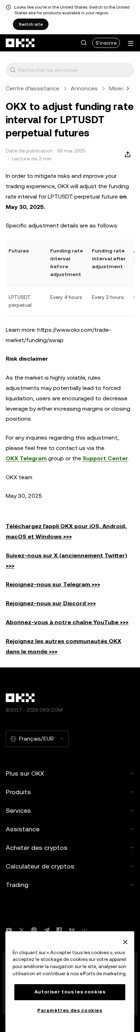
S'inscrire (106, 43)
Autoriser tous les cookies (70, 992)
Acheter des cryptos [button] (36, 847)
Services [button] (18, 810)
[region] (69, 981)
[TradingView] (72, 930)
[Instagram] (34, 930)
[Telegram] (46, 930)
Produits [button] (18, 792)
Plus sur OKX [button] (25, 773)
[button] (83, 43)
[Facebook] (59, 930)
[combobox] (74, 70)
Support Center (105, 458)
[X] (21, 930)
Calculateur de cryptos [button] (40, 866)
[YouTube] (9, 930)
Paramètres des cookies (69, 1010)
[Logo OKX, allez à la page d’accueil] (20, 42)
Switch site (31, 24)
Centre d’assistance (32, 88)
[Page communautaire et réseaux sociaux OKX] (84, 930)
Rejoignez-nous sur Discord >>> (51, 603)
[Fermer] (125, 942)
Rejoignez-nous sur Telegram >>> (53, 584)
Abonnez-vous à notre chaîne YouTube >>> (67, 622)
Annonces (84, 88)
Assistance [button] (22, 829)
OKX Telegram (26, 458)
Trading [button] (17, 884)
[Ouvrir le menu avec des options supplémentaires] (130, 43)
